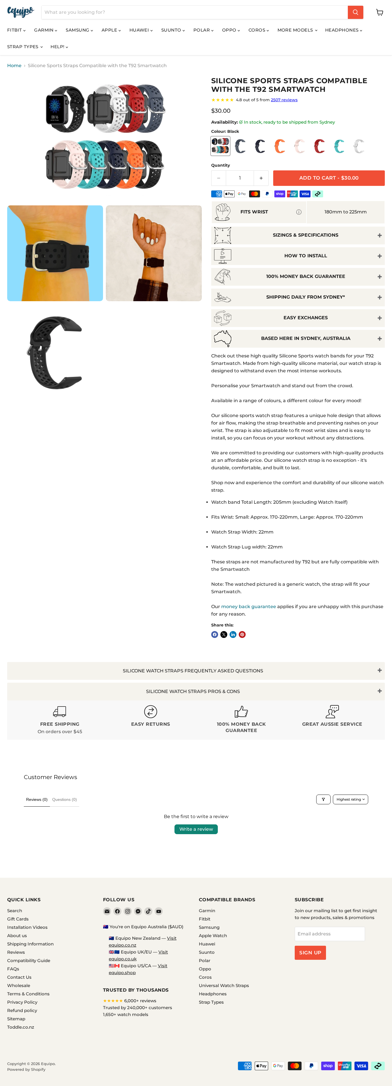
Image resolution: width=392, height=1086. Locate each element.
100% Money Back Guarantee (305, 276)
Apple (110, 30)
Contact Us (19, 977)
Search (14, 910)
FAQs (13, 969)
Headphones (342, 30)
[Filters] (323, 799)
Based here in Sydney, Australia (305, 338)
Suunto (172, 30)
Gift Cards (18, 919)
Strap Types (23, 46)
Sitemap (16, 1018)
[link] (298, 100)
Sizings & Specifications (305, 235)
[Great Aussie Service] (332, 720)
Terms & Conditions (28, 994)
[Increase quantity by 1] (261, 178)
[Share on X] (223, 634)
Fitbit (15, 30)
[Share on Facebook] (214, 634)
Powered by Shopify (26, 1069)
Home (14, 65)
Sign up (310, 952)
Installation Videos (27, 927)
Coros (258, 30)
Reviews (16, 952)
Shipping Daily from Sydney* (305, 297)
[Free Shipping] (59, 720)
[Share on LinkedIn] (233, 634)
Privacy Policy (22, 1002)
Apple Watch (213, 935)
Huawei (139, 30)
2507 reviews (284, 99)
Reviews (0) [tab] (37, 799)
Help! (58, 46)
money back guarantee (248, 606)
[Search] (355, 12)
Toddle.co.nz (20, 1027)
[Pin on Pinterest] (242, 634)
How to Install (305, 255)
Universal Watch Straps (224, 985)
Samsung (78, 30)
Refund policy (22, 1010)
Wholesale (18, 985)
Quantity (220, 165)
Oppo (230, 30)
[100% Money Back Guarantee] (241, 720)
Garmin (44, 30)
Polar (202, 30)
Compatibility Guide (28, 960)
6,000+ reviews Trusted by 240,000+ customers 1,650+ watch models (137, 1007)
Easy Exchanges (306, 317)
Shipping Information (30, 944)
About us (17, 935)
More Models (295, 30)
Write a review (196, 829)
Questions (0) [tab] (64, 799)
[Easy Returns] (150, 720)
